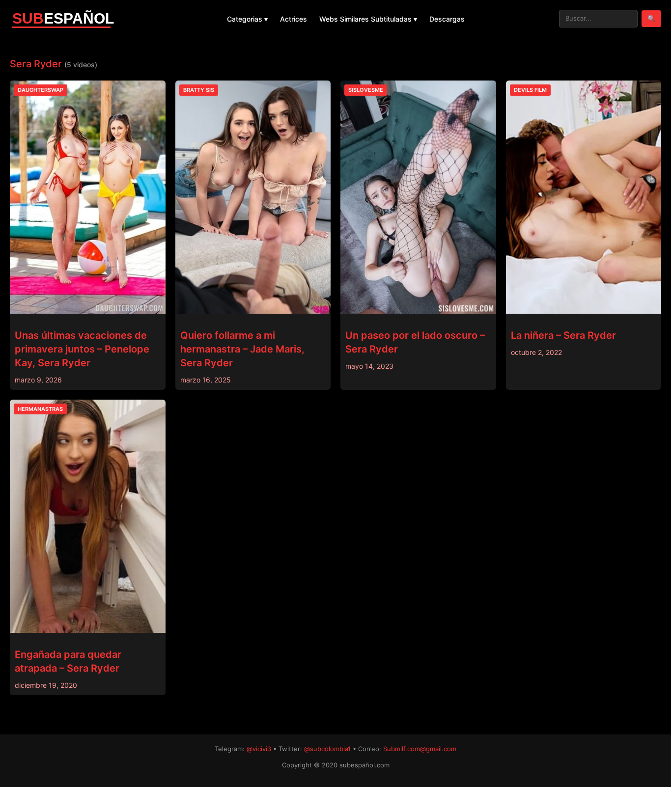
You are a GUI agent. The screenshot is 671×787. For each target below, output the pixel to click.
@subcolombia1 (327, 749)
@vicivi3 (259, 749)
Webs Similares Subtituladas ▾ (368, 19)
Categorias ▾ (247, 19)
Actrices (293, 19)
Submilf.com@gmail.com (419, 749)
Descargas (447, 19)
